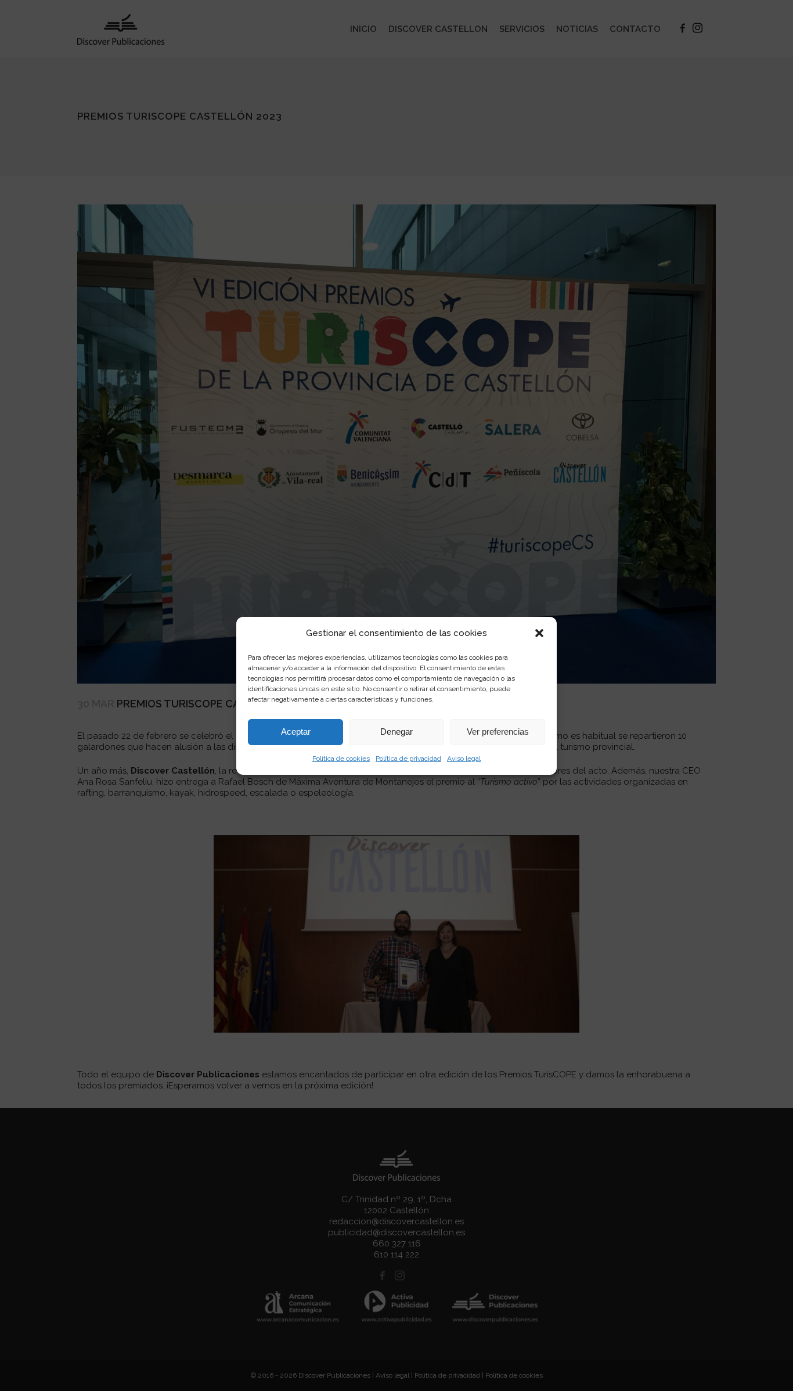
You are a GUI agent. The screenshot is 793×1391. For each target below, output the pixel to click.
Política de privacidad (408, 758)
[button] (539, 633)
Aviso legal (464, 758)
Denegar (396, 731)
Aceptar (296, 731)
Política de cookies (341, 758)
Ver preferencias (498, 731)
